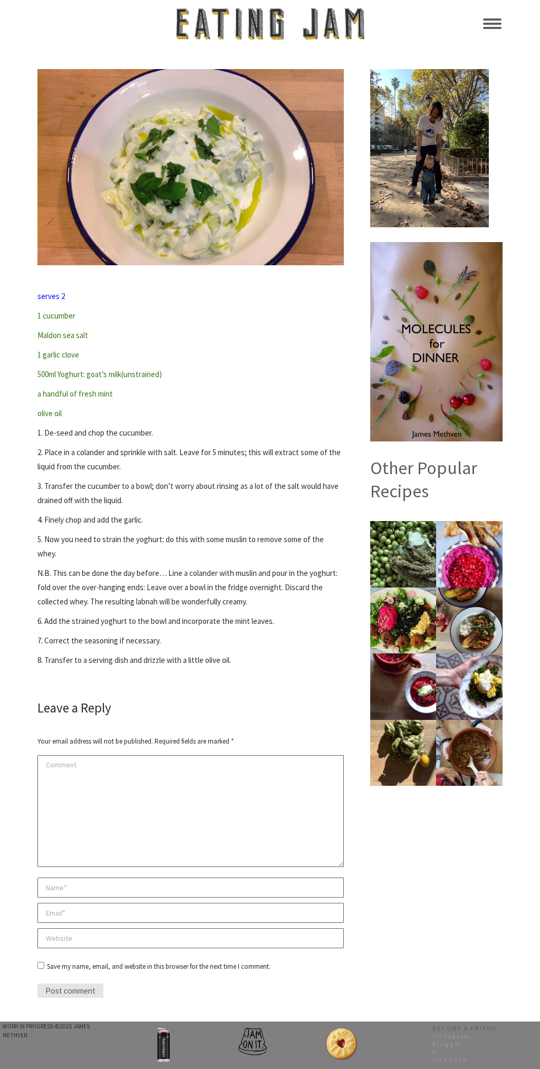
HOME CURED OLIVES (403, 524)
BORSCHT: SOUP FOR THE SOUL (403, 660)
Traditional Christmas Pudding (470, 727)
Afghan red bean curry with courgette (469, 595)
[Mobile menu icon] (492, 23)
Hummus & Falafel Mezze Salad (403, 595)
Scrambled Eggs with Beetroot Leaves (469, 664)
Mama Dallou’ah (470, 524)
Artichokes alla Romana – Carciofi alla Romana (403, 731)
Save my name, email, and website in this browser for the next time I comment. (159, 966)
